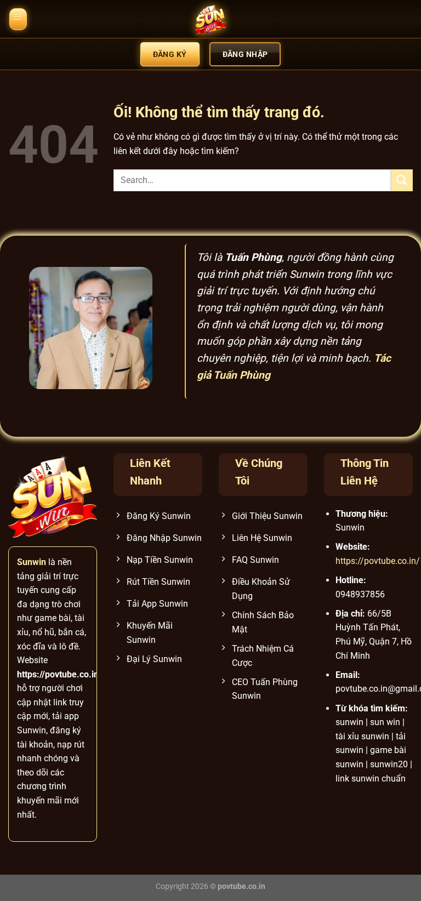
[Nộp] (402, 180)
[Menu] (18, 19)
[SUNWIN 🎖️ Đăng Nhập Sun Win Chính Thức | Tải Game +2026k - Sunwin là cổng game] (210, 19)
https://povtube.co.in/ (377, 561)
